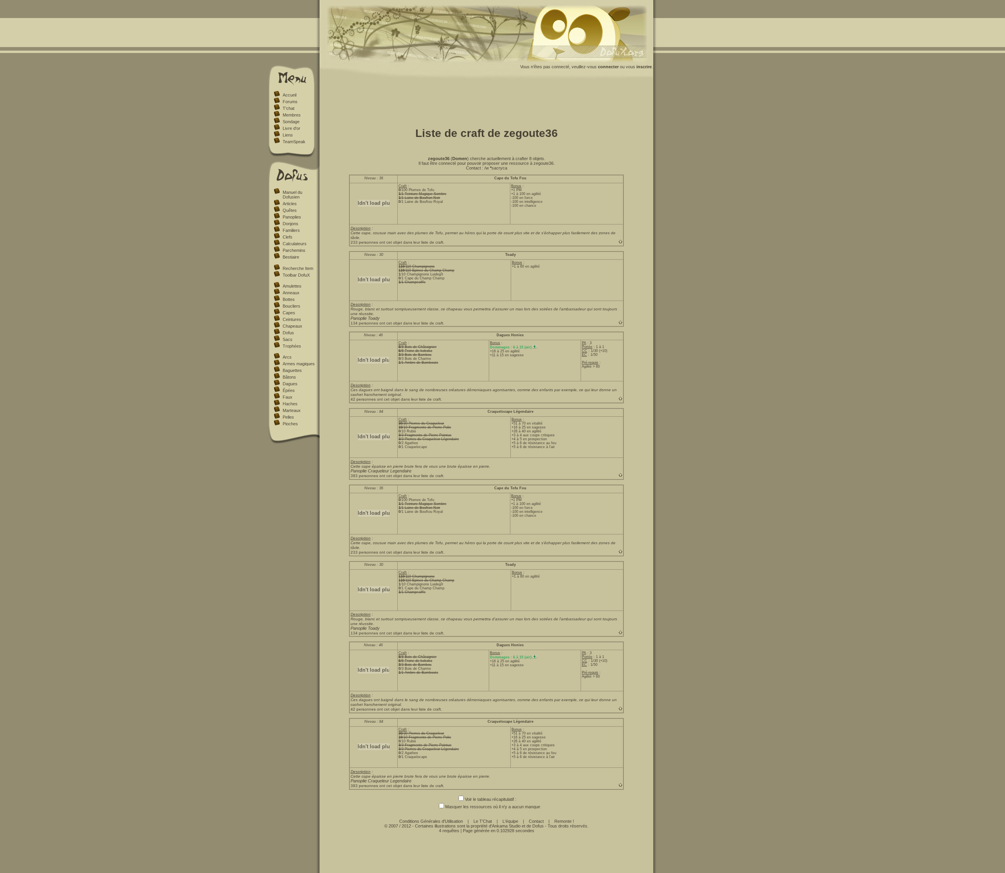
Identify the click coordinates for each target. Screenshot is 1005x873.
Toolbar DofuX (296, 275)
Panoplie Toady (365, 318)
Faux (287, 397)
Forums (290, 101)
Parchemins (294, 250)
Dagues (290, 383)
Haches (290, 403)
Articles (290, 203)
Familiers (291, 230)
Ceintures (292, 319)
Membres (292, 115)
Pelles (288, 417)
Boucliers (291, 306)
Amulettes (292, 286)
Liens (288, 135)
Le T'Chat (482, 821)
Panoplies (292, 217)
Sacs (287, 339)
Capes (289, 312)
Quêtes (290, 210)
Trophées (292, 346)
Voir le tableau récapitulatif (489, 799)
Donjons (290, 223)
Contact (536, 821)
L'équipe (510, 821)
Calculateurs (295, 243)
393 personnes (364, 476)
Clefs (287, 237)
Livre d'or (291, 128)
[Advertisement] (486, 101)
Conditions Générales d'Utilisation (431, 821)
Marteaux (292, 410)
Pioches (290, 423)
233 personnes (364, 242)
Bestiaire (291, 257)
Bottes (289, 299)
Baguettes (292, 370)
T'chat (288, 108)
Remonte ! (564, 821)
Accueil (289, 95)
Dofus (288, 332)
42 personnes (363, 399)
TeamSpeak (294, 141)
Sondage (291, 121)
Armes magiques (299, 363)
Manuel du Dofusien (292, 194)
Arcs (287, 357)
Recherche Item (298, 268)
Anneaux (291, 292)
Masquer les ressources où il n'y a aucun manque (492, 806)
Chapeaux (292, 326)
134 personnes (364, 323)
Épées (289, 390)
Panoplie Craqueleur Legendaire (381, 470)
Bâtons (289, 377)
